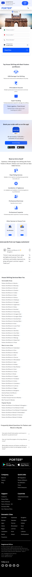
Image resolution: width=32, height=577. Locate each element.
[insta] (10, 565)
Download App (16, 143)
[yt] (17, 565)
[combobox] (16, 29)
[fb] (2, 565)
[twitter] (6, 565)
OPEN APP (25, 3)
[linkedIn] (14, 565)
